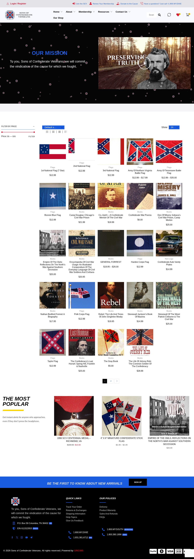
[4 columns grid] (59, 131)
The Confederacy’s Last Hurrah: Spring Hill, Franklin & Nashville (82, 363)
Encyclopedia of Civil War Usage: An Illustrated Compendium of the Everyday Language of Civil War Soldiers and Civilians (82, 267)
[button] (16, 3)
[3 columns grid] (53, 131)
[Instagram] (22, 537)
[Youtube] (26, 537)
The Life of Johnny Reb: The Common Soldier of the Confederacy (140, 363)
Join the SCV (81, 4)
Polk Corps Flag (81, 314)
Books (81, 212)
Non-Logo (169, 259)
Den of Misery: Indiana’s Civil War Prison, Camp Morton (169, 217)
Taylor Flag (53, 361)
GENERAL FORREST (110, 262)
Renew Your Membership (103, 4)
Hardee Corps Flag (140, 262)
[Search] (159, 15)
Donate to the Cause (129, 4)
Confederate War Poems (140, 215)
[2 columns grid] (47, 131)
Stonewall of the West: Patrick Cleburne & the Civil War (169, 316)
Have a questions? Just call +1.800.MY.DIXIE (162, 4)
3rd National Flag (111, 170)
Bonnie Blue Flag (52, 215)
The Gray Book (111, 361)
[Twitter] (17, 537)
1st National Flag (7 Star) (52, 170)
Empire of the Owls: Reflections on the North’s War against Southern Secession (169, 441)
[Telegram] (31, 537)
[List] (65, 131)
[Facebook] (12, 537)
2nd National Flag (81, 166)
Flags (52, 167)
